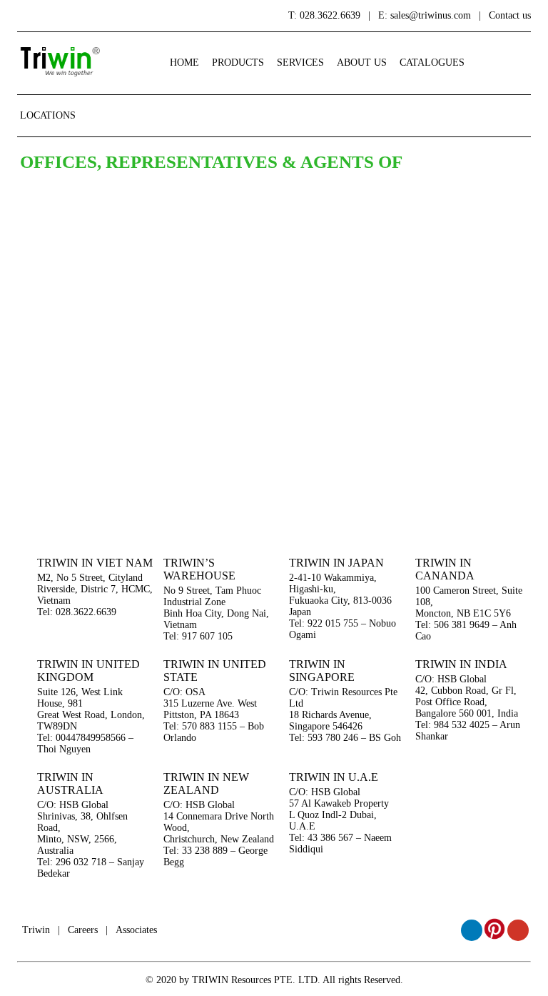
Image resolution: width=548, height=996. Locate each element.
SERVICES (300, 62)
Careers (83, 930)
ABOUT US (362, 62)
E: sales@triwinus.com (424, 15)
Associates (136, 930)
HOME (184, 62)
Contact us (510, 15)
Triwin (36, 930)
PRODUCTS (238, 62)
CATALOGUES (432, 62)
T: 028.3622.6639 (324, 15)
